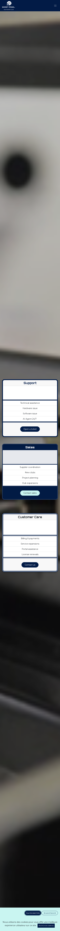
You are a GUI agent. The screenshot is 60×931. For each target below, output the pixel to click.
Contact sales (30, 493)
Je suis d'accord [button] (50, 913)
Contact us (30, 565)
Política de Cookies (46, 925)
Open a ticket (30, 429)
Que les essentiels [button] (33, 913)
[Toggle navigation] (55, 5)
